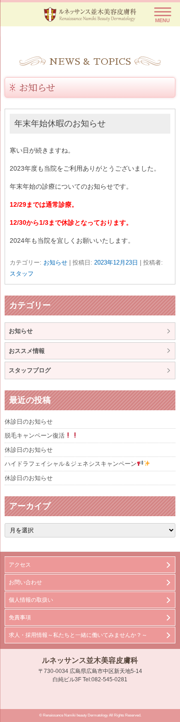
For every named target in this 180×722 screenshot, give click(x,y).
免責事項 (20, 617)
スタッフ (22, 273)
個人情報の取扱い (31, 600)
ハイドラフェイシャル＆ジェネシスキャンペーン (71, 463)
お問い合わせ (25, 582)
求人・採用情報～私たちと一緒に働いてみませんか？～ (78, 635)
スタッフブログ (30, 370)
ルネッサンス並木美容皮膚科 (90, 660)
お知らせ (37, 87)
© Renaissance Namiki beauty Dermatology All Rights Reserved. (90, 715)
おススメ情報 (27, 350)
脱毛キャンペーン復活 (35, 435)
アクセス (20, 565)
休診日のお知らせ (29, 421)
